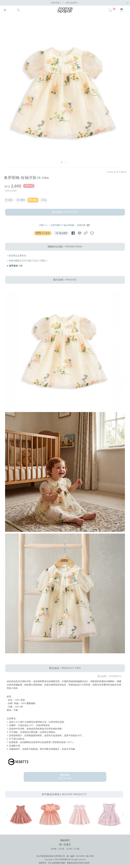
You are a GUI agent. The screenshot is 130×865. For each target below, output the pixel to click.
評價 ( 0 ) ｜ (44, 225)
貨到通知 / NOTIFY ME (65, 212)
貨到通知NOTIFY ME (65, 776)
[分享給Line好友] (79, 233)
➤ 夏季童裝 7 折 (15, 265)
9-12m (9, 200)
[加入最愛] (92, 233)
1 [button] (61, 162)
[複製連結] (86, 233)
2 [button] (66, 162)
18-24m (33, 200)
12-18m (21, 200)
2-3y (43, 200)
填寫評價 (81, 225)
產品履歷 (63, 233)
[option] (64, 92)
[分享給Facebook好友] (73, 233)
